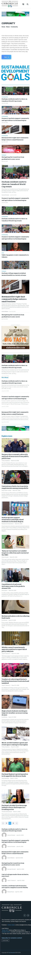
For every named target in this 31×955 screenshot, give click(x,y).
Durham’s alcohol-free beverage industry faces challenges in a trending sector (14, 807)
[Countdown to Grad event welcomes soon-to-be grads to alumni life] (15, 575)
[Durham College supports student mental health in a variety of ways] (15, 265)
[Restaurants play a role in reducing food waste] (15, 607)
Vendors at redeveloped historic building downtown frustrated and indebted (15, 681)
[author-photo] (4, 835)
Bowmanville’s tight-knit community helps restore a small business (14, 299)
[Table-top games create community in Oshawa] (15, 247)
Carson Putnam (5, 194)
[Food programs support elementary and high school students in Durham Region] (15, 508)
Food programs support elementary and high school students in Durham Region (13, 519)
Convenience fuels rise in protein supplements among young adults (15, 487)
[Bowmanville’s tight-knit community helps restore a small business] (15, 129)
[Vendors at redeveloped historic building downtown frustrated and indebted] (15, 670)
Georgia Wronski (11, 869)
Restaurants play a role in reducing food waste (15, 617)
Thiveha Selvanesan (7, 811)
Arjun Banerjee (5, 778)
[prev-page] (3, 823)
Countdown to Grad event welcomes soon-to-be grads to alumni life (13, 586)
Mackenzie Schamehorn (8, 523)
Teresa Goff (5, 930)
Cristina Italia (10, 925)
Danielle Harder (6, 931)
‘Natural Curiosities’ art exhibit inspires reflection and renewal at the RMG (15, 553)
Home (3, 26)
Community (5, 97)
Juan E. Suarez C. (6, 653)
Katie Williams (5, 311)
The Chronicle (11, 952)
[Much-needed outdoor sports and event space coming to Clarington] (15, 734)
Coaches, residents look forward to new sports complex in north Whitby (15, 886)
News (8, 26)
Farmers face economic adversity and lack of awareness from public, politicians (15, 456)
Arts (3, 253)
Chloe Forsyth (5, 557)
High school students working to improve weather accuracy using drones (15, 713)
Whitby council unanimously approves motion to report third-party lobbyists (14, 649)
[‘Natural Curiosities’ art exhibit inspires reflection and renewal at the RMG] (15, 542)
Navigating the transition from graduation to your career (13, 316)
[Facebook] (24, 915)
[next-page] (16, 823)
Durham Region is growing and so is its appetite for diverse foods (15, 775)
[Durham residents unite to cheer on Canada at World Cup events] (15, 91)
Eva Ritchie (4, 620)
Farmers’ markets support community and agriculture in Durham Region (15, 238)
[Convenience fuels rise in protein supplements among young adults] (15, 477)
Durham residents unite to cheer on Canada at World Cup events (14, 184)
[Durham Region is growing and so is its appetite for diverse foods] (15, 765)
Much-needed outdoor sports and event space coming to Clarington (15, 744)
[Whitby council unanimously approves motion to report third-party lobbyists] (15, 638)
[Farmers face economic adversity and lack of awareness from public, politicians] (15, 445)
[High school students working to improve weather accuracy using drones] (15, 702)
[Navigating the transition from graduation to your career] (15, 149)
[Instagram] (28, 915)
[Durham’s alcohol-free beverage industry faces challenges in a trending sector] (15, 796)
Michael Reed (10, 891)
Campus (4, 155)
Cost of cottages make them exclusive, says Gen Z (15, 875)
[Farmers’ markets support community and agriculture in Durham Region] (15, 110)
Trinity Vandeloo (6, 460)
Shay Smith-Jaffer (6, 490)
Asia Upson (4, 590)
